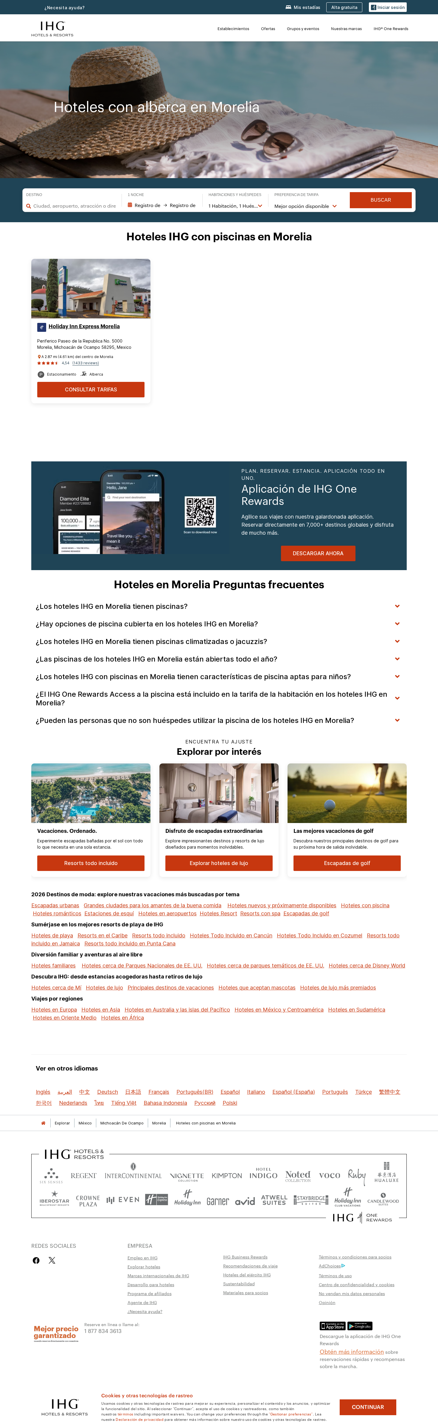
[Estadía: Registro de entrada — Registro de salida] (162, 205)
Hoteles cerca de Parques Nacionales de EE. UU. (142, 965)
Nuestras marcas (346, 28)
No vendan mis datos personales (352, 1293)
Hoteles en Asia (100, 1009)
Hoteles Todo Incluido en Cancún (231, 935)
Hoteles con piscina (365, 905)
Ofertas (268, 28)
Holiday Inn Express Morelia (84, 326)
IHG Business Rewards (245, 1257)
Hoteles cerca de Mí (56, 987)
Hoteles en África (122, 1018)
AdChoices (330, 1266)
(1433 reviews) (85, 363)
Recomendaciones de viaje (250, 1266)
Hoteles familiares (53, 965)
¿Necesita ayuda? (145, 1311)
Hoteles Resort (218, 913)
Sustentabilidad (239, 1283)
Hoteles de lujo (104, 987)
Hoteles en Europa (54, 1009)
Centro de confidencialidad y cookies (356, 1284)
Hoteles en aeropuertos (167, 913)
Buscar (381, 200)
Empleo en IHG (143, 1258)
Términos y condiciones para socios (355, 1257)
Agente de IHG (142, 1302)
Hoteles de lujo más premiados (338, 987)
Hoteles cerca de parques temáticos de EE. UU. (265, 965)
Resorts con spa (260, 913)
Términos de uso (335, 1275)
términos (125, 1413)
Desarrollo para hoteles (151, 1284)
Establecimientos (233, 28)
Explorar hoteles (144, 1267)
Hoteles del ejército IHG (247, 1275)
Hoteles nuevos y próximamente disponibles (281, 905)
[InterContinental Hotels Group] (52, 28)
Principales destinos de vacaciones (171, 987)
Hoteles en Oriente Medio (65, 1018)
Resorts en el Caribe (102, 935)
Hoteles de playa (52, 935)
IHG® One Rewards (391, 28)
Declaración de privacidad (140, 1419)
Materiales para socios (245, 1292)
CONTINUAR (368, 1407)
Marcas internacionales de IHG (158, 1275)
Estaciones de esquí (109, 913)
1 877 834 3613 (103, 1330)
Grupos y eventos (303, 28)
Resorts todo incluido (158, 935)
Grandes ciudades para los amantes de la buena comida (152, 905)
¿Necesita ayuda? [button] (64, 7)
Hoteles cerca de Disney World (367, 965)
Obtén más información (352, 1351)
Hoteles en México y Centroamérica (279, 1009)
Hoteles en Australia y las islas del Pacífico (177, 1009)
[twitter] (52, 1260)
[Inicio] (43, 1123)
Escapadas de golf (306, 913)
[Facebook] (37, 1260)
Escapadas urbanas (55, 905)
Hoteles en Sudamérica (356, 1009)
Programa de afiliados (150, 1293)
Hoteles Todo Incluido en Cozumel (319, 935)
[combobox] (74, 205)
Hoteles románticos (57, 913)
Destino (34, 195)
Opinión (327, 1302)
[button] (388, 7)
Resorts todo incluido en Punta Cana (129, 943)
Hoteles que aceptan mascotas (257, 987)
